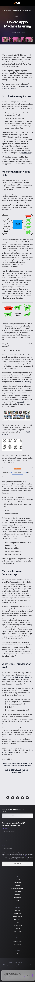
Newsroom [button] (17, 897)
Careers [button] (17, 885)
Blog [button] (17, 900)
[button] (7, 797)
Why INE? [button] (17, 910)
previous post (26, 153)
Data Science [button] (17, 919)
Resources (7, 10)
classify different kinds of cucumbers (15, 677)
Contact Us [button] (17, 882)
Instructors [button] (17, 931)
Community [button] (17, 894)
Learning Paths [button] (17, 925)
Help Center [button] (17, 954)
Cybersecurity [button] (17, 916)
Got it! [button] (28, 975)
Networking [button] (17, 913)
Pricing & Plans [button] (17, 941)
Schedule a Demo (17, 816)
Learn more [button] (11, 976)
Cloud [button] (17, 922)
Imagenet (20, 402)
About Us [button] (17, 879)
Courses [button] (17, 928)
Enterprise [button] (17, 944)
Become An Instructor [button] (17, 888)
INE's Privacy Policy (22, 856)
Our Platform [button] (17, 891)
